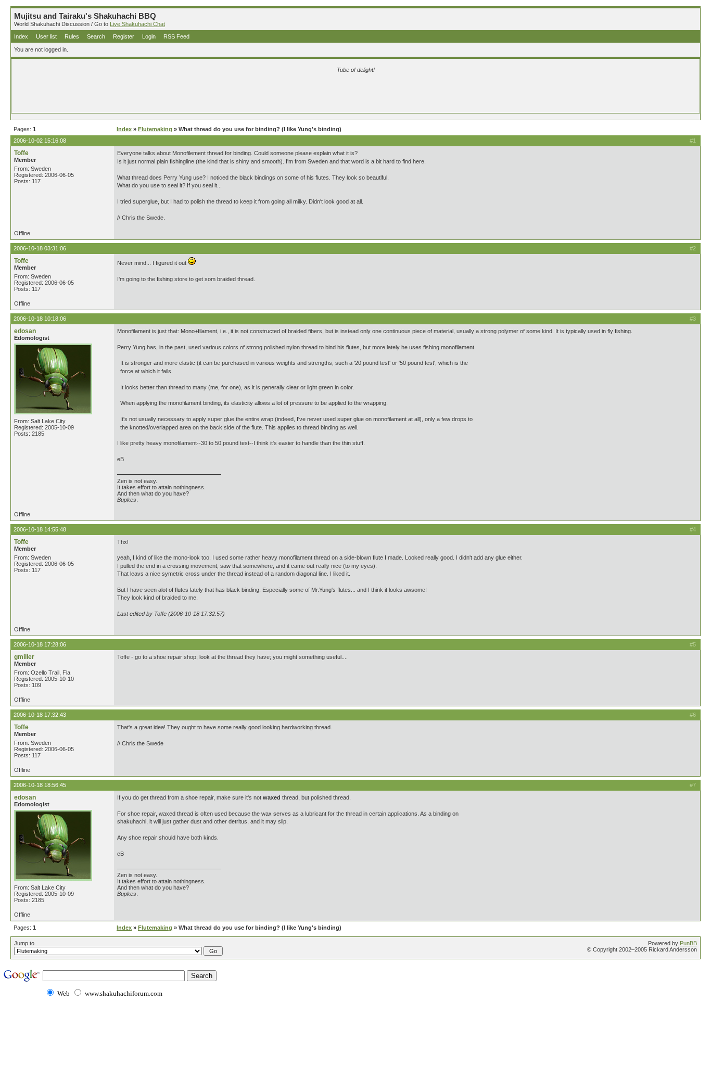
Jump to (24, 943)
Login (149, 36)
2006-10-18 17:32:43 (40, 715)
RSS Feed (176, 36)
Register (123, 36)
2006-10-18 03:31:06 (40, 248)
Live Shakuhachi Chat (137, 24)
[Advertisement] (233, 94)
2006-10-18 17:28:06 (40, 644)
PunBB (688, 943)
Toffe (21, 153)
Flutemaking (155, 129)
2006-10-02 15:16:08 (40, 140)
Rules (72, 36)
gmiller (24, 657)
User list (46, 36)
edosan (25, 331)
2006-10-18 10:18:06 (40, 318)
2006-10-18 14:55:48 (40, 529)
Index (21, 36)
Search (96, 36)
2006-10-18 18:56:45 (40, 785)
